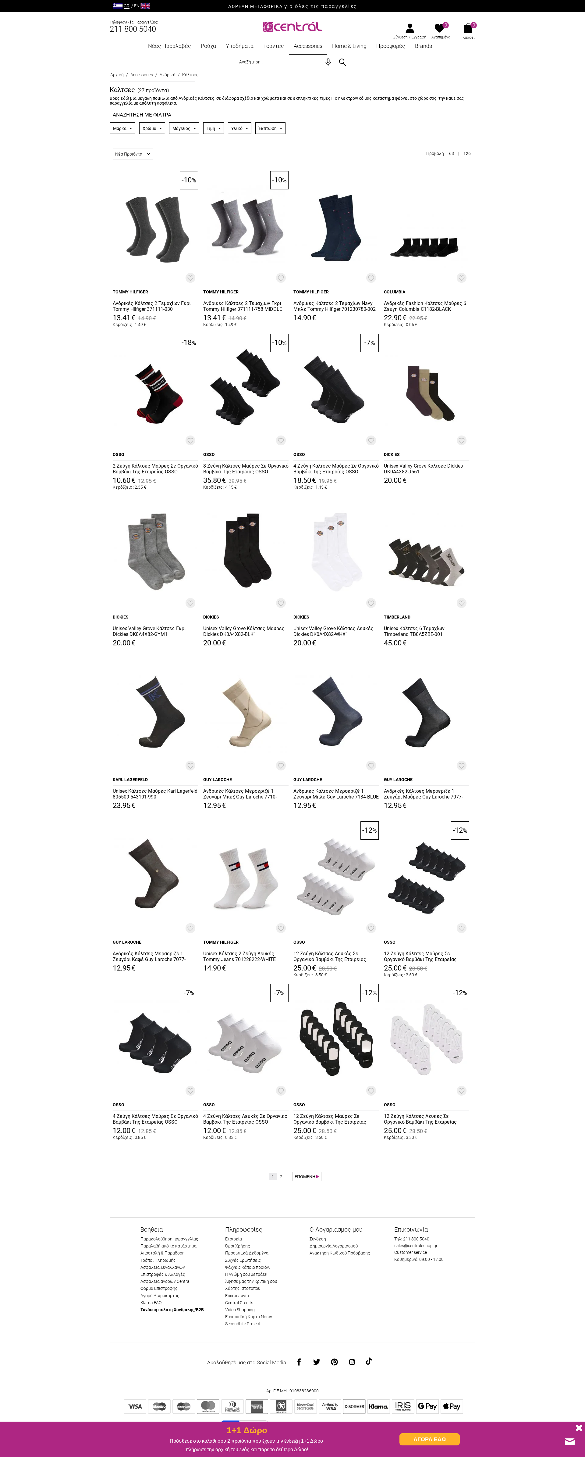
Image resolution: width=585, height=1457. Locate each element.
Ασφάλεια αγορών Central (165, 1281)
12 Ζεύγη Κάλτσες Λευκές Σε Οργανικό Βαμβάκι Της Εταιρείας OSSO (329, 957)
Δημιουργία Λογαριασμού (334, 1245)
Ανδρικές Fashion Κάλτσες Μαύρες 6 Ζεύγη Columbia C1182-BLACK (425, 306)
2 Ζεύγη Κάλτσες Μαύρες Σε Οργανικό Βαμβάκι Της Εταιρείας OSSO (155, 469)
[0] (439, 29)
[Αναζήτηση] (342, 62)
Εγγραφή (419, 37)
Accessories (308, 46)
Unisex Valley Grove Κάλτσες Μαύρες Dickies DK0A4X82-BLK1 (244, 631)
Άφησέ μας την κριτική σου (251, 1281)
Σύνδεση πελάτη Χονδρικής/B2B (172, 1309)
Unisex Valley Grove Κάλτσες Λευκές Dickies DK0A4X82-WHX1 (333, 631)
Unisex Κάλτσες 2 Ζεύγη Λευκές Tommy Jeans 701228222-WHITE (239, 956)
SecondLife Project (242, 1323)
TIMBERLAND (397, 617)
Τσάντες (273, 46)
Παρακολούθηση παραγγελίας (169, 1238)
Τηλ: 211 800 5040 (411, 1238)
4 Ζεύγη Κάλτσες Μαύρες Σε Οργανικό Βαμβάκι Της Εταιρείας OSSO (336, 469)
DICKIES (392, 454)
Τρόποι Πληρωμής (158, 1260)
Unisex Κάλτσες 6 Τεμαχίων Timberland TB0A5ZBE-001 (414, 631)
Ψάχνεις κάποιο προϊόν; (247, 1267)
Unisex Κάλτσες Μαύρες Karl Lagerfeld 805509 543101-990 (155, 794)
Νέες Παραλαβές (169, 46)
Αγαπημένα (440, 37)
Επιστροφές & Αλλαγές (162, 1274)
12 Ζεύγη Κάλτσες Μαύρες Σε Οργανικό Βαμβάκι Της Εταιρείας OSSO (420, 957)
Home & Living (349, 46)
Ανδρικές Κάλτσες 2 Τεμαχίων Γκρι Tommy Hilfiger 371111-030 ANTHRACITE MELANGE (152, 306)
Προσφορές (390, 46)
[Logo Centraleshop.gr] (292, 26)
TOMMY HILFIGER (130, 291)
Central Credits (239, 1302)
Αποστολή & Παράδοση (162, 1253)
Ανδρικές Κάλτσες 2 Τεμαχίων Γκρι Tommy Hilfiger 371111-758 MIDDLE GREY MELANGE (242, 306)
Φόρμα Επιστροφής (158, 1288)
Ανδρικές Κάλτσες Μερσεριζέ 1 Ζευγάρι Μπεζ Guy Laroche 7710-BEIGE (240, 794)
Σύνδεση (400, 37)
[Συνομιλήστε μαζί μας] (570, 1442)
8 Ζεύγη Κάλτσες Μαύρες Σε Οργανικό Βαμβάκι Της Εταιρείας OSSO (246, 469)
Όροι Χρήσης (237, 1245)
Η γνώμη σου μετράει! (246, 1274)
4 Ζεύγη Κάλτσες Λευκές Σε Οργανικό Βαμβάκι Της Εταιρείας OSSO (245, 1119)
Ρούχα (208, 46)
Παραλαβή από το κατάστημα (168, 1245)
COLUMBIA (394, 291)
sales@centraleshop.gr (416, 1245)
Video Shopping (240, 1309)
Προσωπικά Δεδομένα (246, 1253)
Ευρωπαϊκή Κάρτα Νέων (248, 1316)
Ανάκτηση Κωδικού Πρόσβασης (340, 1253)
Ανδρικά (168, 74)
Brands (423, 46)
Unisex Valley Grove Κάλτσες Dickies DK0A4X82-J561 (423, 469)
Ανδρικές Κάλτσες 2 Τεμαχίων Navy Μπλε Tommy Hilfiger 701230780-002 (334, 306)
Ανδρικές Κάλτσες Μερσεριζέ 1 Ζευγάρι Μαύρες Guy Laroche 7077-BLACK (423, 794)
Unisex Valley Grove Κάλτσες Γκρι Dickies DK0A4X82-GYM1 (149, 631)
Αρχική (117, 74)
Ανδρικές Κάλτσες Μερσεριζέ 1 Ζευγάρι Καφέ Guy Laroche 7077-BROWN (149, 957)
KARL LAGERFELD (130, 779)
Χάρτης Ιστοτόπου (242, 1288)
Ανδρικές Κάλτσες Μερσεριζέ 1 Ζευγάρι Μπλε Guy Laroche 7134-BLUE (336, 794)
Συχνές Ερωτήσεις (243, 1260)
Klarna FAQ (150, 1302)
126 (467, 153)
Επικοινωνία (237, 1295)
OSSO (118, 454)
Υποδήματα (240, 46)
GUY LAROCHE (217, 779)
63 (451, 153)
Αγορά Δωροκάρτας (159, 1295)
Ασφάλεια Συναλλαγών (162, 1267)
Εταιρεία (233, 1238)
